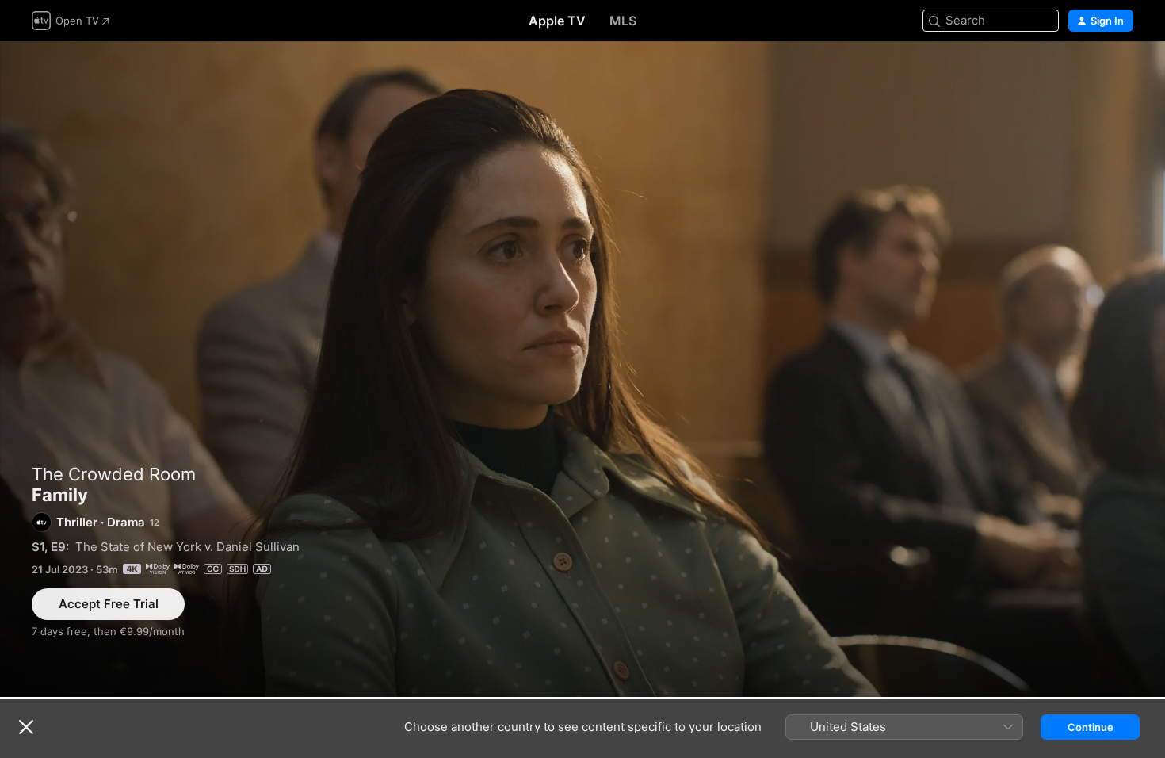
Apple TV (557, 21)
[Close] (26, 727)
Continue (1090, 727)
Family (582, 369)
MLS (622, 21)
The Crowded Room (114, 474)
